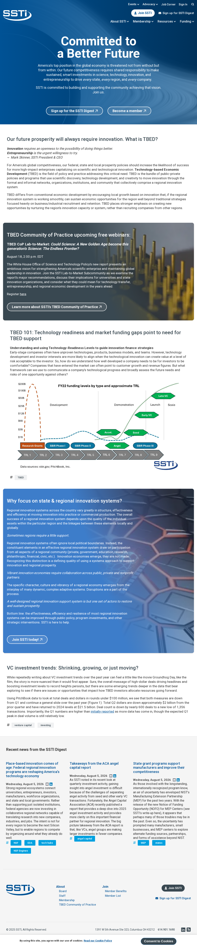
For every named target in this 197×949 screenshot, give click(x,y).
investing (46, 725)
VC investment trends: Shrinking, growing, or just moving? (72, 668)
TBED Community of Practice (77, 904)
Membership (142, 21)
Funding (185, 21)
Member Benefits (116, 891)
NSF (16, 842)
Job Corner (168, 4)
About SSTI (118, 21)
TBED (21, 477)
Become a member (127, 111)
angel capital (84, 838)
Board (63, 891)
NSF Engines (21, 850)
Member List (113, 895)
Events (132, 4)
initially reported (102, 711)
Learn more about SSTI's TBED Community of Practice (55, 307)
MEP (143, 842)
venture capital (23, 725)
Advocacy (149, 4)
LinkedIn (183, 929)
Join (105, 886)
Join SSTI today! (25, 639)
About (60, 886)
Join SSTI (145, 13)
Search (192, 4)
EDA (30, 842)
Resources (165, 21)
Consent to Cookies (158, 941)
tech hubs (47, 842)
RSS (188, 929)
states (158, 842)
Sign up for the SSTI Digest (72, 111)
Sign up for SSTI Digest (178, 13)
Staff (62, 895)
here (23, 294)
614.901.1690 (166, 929)
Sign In (183, 4)
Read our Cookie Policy (98, 940)
